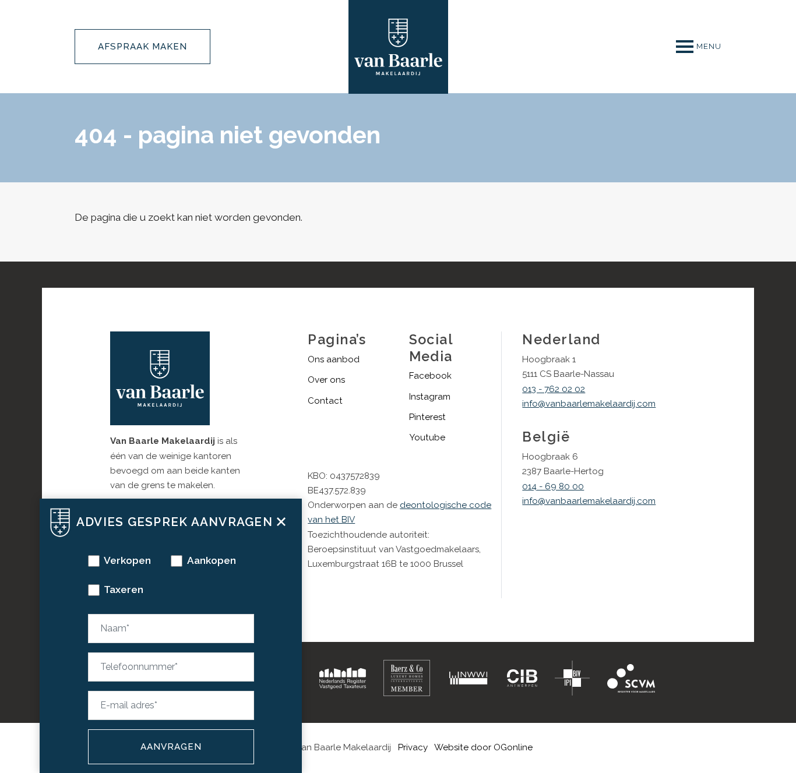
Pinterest (427, 417)
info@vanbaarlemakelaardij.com (589, 403)
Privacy (413, 747)
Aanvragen (171, 747)
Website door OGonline (483, 747)
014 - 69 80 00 (553, 486)
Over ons (326, 380)
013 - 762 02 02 (553, 389)
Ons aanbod (334, 359)
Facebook (430, 375)
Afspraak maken (142, 46)
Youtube (427, 437)
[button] (281, 520)
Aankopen (211, 560)
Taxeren (123, 589)
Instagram (429, 396)
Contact (325, 401)
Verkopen (127, 560)
